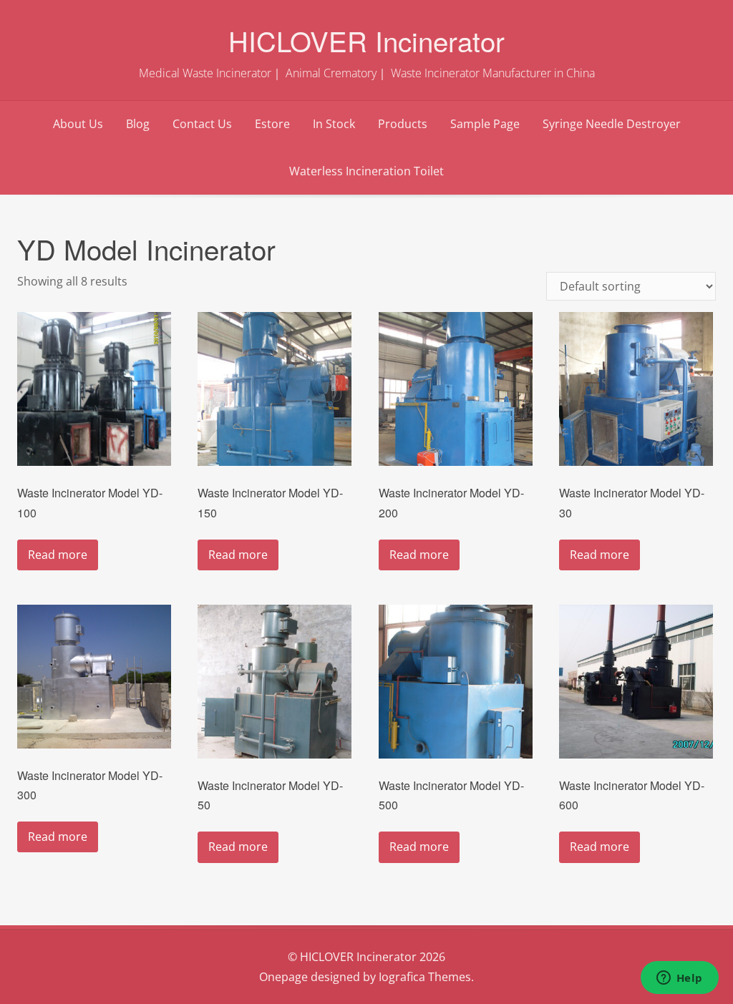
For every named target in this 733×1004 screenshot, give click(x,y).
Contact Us (202, 124)
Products (402, 124)
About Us (78, 124)
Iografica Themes (425, 977)
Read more (57, 554)
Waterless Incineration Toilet (366, 171)
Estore (272, 124)
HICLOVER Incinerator (366, 40)
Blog (138, 124)
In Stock (334, 124)
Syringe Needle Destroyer (612, 124)
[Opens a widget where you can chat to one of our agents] (679, 979)
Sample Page (485, 124)
